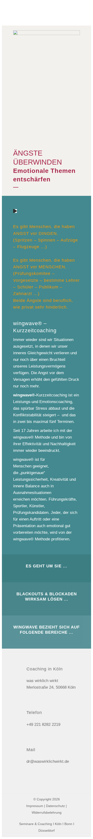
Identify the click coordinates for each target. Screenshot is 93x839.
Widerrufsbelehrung (47, 812)
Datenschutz (55, 806)
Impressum (34, 806)
